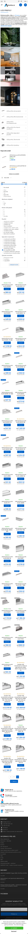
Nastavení (13, 931)
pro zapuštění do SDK (14, 250)
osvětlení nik (14, 224)
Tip (14, 193)
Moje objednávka (5, 839)
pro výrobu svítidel (14, 232)
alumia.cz (5, 829)
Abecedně (6, 178)
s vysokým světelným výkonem (14, 251)
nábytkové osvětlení (14, 221)
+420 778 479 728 (5, 825)
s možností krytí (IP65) (14, 240)
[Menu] (2, 4)
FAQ (1, 855)
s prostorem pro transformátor (14, 253)
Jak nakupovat (4, 846)
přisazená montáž (14, 257)
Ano (14, 203)
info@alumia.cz (7, 821)
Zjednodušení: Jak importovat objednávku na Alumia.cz (12, 879)
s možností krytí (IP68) (14, 243)
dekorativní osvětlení (14, 233)
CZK (25, 1)
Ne (14, 204)
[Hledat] (19, 1)
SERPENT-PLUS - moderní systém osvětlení (12, 865)
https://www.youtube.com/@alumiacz (13, 831)
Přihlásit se (14, 914)
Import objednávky (20, 5)
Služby (2, 842)
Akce (14, 190)
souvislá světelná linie (14, 246)
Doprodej (14, 194)
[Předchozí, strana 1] (14, 777)
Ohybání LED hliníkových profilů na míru (11, 852)
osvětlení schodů (14, 223)
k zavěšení (14, 259)
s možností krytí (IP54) (14, 239)
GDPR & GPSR (4, 861)
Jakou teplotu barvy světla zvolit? (9, 850)
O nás (2, 857)
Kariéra (2, 844)
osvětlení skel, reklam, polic (14, 227)
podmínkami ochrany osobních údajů (14, 918)
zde (22, 924)
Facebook (5, 827)
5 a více (14, 216)
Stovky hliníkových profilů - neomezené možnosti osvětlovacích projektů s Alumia (14, 885)
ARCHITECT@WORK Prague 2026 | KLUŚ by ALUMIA (14, 873)
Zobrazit (7, 289)
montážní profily (14, 230)
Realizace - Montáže (6, 841)
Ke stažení (3, 854)
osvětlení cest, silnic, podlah (14, 229)
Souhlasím (14, 928)
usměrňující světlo (14, 248)
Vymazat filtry (14, 264)
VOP (2, 859)
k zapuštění (14, 260)
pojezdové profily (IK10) (14, 245)
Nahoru (15, 781)
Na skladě (14, 187)
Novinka (14, 191)
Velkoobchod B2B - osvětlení (8, 863)
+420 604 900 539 (7, 823)
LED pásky (17, 15)
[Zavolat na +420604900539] (5, 1)
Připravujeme (14, 196)
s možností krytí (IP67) (14, 242)
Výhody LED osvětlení (6, 848)
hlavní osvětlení (14, 226)
